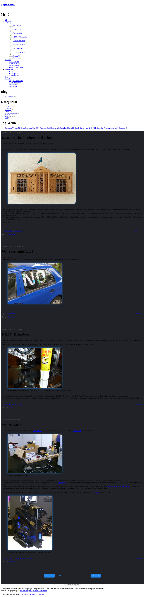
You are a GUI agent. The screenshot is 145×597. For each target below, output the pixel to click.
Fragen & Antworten (16, 81)
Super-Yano (61, 483)
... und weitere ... (15, 58)
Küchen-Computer (19, 44)
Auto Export (12, 314)
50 (60, 575)
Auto (6, 314)
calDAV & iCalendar (20, 37)
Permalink (139, 231)
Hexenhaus (54, 128)
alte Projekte (13, 71)
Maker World (37, 431)
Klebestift (8, 404)
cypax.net (8, 4)
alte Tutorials (13, 73)
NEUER (50, 575)
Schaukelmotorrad (19, 41)
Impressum (13, 86)
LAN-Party (68, 128)
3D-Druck (75, 128)
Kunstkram (8, 110)
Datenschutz (32, 594)
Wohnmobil (8, 116)
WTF (6, 118)
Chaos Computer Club (28, 128)
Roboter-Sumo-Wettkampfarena (118, 486)
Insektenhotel (9, 231)
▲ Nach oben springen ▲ (72, 585)
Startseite (23, 594)
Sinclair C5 (16, 56)
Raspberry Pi (123, 128)
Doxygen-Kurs (14, 65)
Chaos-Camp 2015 (86, 128)
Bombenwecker (14, 63)
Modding (30, 558)
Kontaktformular (14, 83)
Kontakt (8, 79)
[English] (2, 9)
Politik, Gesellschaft (11, 113)
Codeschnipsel (14, 75)
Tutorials (8, 60)
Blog (6, 20)
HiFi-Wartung (14, 62)
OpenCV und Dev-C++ (17, 67)
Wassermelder (17, 29)
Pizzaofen (43, 128)
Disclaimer (13, 84)
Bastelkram (8, 106)
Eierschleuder (17, 33)
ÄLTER (95, 575)
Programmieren (109, 128)
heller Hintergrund (26, 591)
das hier (96, 492)
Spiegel (14, 404)
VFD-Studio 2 (17, 25)
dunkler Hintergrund (40, 591)
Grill (48, 128)
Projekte (8, 22)
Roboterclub (99, 128)
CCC (37, 128)
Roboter (61, 128)
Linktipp (7, 111)
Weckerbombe (17, 48)
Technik (7, 114)
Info (6, 77)
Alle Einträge (9, 96)
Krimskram (8, 108)
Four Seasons (18, 231)
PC (94, 128)
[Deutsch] (4, 9)
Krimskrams (9, 69)
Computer (8, 128)
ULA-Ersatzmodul (19, 52)
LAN (116, 128)
